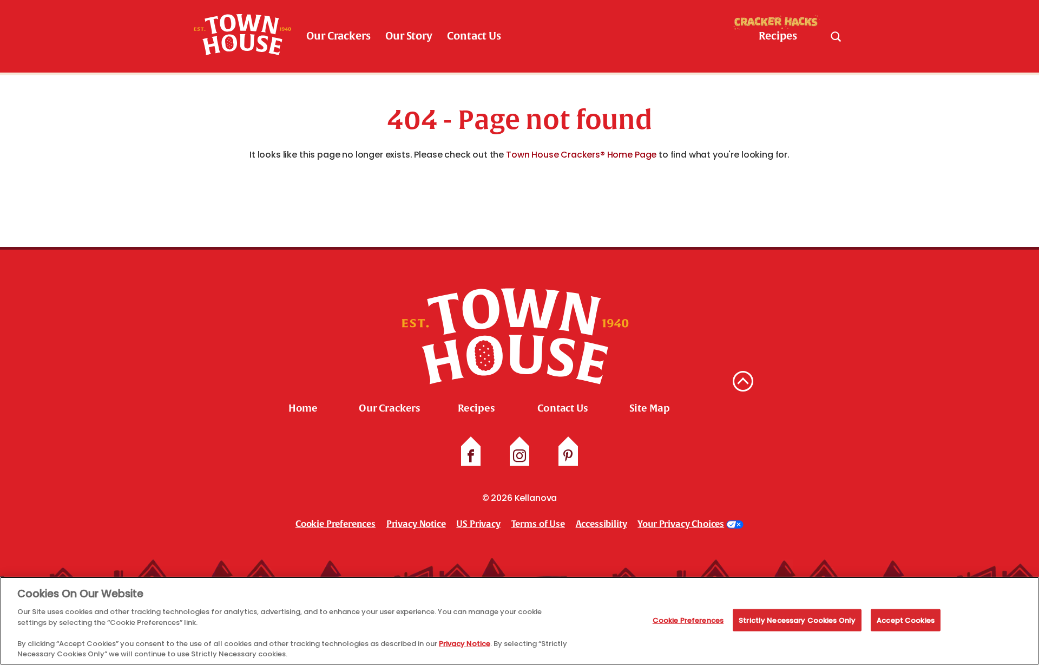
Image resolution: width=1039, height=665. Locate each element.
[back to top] (743, 381)
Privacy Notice (416, 524)
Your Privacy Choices (680, 524)
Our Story (408, 36)
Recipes (476, 408)
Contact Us (474, 36)
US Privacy (478, 524)
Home (303, 408)
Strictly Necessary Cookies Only (797, 620)
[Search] (835, 36)
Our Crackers (338, 36)
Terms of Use (538, 524)
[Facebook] (471, 456)
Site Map (649, 408)
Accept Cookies (906, 620)
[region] (519, 621)
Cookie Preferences (688, 620)
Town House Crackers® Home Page (581, 154)
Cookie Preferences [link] (335, 524)
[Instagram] (519, 456)
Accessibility (601, 524)
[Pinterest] (568, 456)
